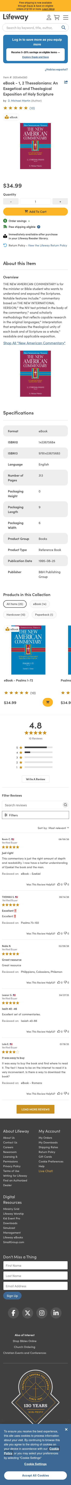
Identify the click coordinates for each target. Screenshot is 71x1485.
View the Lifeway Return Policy (47, 245)
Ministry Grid (11, 1209)
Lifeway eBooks (13, 1237)
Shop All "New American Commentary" (34, 342)
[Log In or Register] (48, 17)
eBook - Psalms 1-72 (18, 680)
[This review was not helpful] (65, 884)
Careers (8, 1147)
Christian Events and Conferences (24, 1353)
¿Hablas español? (56, 69)
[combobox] (35, 27)
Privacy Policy (12, 1166)
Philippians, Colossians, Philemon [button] (41, 971)
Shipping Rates (48, 1147)
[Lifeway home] (15, 17)
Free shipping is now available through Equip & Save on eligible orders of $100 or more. (36, 5)
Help (42, 1166)
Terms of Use (11, 1171)
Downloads (10, 1223)
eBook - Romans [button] (31, 1082)
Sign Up (12, 1295)
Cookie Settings (35, 1464)
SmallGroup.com (13, 1242)
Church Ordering (24, 1347)
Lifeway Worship (13, 1213)
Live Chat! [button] (46, 1171)
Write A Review (35, 779)
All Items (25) (15, 604)
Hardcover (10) (16, 614)
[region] (35, 748)
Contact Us (10, 1142)
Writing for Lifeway (15, 1175)
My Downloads (48, 1142)
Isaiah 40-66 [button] (29, 1020)
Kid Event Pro (11, 1218)
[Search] (63, 27)
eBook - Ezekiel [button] (30, 873)
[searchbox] (32, 805)
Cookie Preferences (51, 1161)
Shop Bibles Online (24, 1341)
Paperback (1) (44, 614)
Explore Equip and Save (35, 57)
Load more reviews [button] (35, 1109)
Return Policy (47, 1152)
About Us (9, 1138)
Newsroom (10, 1152)
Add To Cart (38, 211)
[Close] (66, 1429)
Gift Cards (45, 1156)
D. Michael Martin (19, 100)
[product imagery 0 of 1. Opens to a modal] (35, 146)
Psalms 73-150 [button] (30, 922)
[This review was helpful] (59, 884)
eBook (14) (39, 604)
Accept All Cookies (35, 1475)
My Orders (45, 1138)
